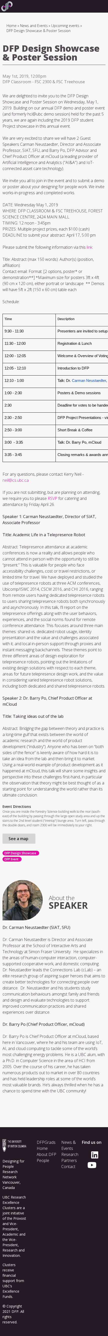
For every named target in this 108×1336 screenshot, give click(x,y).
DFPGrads (46, 1142)
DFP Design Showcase (20, 853)
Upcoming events (65, 25)
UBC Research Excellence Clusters (14, 1202)
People (43, 1160)
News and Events (34, 25)
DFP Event (12, 859)
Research (69, 1154)
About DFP (46, 1154)
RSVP (52, 498)
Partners (69, 1160)
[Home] (6, 6)
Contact (68, 1166)
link (89, 247)
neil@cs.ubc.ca (16, 480)
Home (12, 25)
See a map (19, 838)
